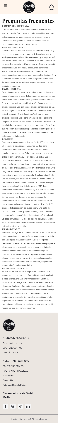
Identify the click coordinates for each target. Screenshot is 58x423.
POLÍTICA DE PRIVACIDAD (15, 371)
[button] (5, 7)
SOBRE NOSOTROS (12, 348)
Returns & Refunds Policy (14, 385)
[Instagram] (13, 406)
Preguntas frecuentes (12, 343)
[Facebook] (5, 406)
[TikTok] (20, 406)
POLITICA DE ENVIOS (13, 366)
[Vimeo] (28, 406)
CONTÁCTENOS (10, 352)
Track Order (8, 375)
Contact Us (8, 380)
